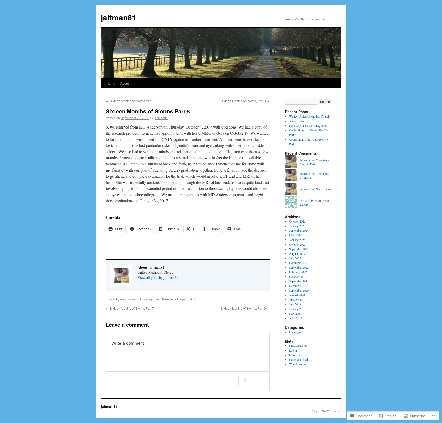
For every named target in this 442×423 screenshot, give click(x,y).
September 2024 (299, 230)
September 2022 (299, 267)
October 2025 (297, 221)
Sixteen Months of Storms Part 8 (148, 111)
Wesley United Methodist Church (309, 116)
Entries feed (296, 355)
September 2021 (299, 281)
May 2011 (295, 313)
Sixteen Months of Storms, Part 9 (245, 101)
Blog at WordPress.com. (326, 411)
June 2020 (295, 300)
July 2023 (295, 258)
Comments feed (298, 359)
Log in (293, 350)
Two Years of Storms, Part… (316, 162)
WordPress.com (298, 364)
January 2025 (297, 226)
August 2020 (297, 295)
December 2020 (298, 286)
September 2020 (299, 290)
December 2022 (298, 263)
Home (110, 83)
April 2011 (295, 318)
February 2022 (298, 272)
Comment (252, 380)
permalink (189, 299)
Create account (298, 346)
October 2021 (297, 276)
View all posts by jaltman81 (160, 277)
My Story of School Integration (308, 125)
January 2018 (297, 309)
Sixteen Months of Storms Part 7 (130, 101)
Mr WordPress (309, 200)
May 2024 (295, 235)
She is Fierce (324, 189)
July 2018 (295, 304)
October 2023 (297, 244)
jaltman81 (118, 17)
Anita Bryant (297, 121)
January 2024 (297, 240)
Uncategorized (150, 299)
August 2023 (297, 253)
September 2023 (299, 249)
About (124, 83)
